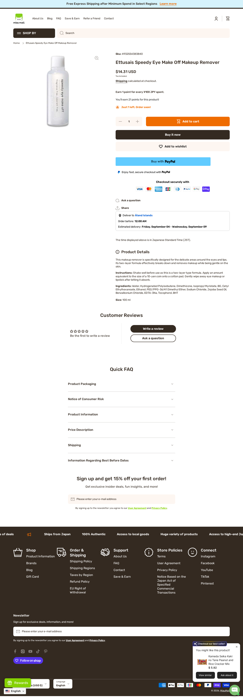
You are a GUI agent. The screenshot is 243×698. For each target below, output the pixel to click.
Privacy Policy (167, 570)
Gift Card (32, 576)
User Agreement (168, 563)
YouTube (207, 570)
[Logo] (19, 18)
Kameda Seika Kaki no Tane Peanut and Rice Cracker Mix (220, 660)
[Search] (60, 33)
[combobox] (143, 33)
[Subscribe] (170, 499)
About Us (120, 556)
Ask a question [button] (153, 338)
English (60, 685)
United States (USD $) (29, 685)
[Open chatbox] (234, 690)
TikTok (205, 576)
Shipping (121, 81)
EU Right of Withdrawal (78, 590)
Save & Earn (122, 576)
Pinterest (207, 583)
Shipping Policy (81, 561)
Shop (31, 550)
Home (16, 43)
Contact (119, 570)
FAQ (116, 563)
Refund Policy (80, 581)
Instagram (208, 556)
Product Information (40, 556)
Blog (29, 570)
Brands (31, 563)
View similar (205, 675)
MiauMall (225, 690)
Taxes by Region (81, 575)
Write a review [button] (153, 329)
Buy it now (173, 134)
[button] (228, 18)
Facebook (208, 563)
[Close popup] (236, 647)
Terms (161, 556)
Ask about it (227, 675)
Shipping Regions (82, 568)
